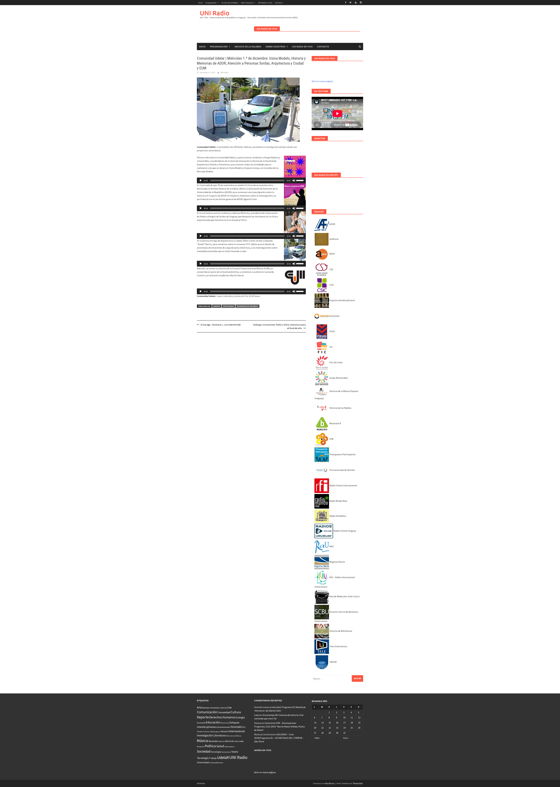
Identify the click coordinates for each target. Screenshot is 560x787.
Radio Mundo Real (338, 500)
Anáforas (333, 238)
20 (315, 727)
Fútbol (212, 731)
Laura (257, 715)
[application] (251, 180)
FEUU (332, 331)
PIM (331, 438)
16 (337, 722)
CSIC (331, 284)
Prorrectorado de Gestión (342, 469)
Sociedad (203, 751)
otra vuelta (239, 741)
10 (344, 717)
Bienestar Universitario (211, 708)
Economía (201, 722)
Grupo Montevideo (338, 377)
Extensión (334, 315)
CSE (331, 269)
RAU (331, 546)
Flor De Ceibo (336, 362)
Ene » (346, 737)
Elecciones (225, 723)
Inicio (200, 2)
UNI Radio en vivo (265, 2)
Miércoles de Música (233, 736)
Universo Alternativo (216, 763)
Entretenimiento (223, 727)
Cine (229, 707)
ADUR (332, 224)
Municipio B (335, 423)
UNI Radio (214, 13)
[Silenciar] (293, 180)
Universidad (203, 762)
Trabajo (213, 758)
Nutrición (230, 741)
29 (330, 732)
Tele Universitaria (338, 646)
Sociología (216, 751)
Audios (217, 306)
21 (322, 727)
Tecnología (203, 758)
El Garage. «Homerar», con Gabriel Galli (221, 324)
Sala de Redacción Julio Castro (344, 596)
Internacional (236, 731)
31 (344, 732)
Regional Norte (337, 561)
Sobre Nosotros (247, 2)
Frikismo (206, 731)
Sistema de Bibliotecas (340, 630)
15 (330, 722)
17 (344, 722)
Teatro (234, 751)
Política (210, 746)
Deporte (203, 717)
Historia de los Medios (340, 407)
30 (337, 732)
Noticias (222, 741)
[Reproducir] (200, 180)
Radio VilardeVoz (337, 515)
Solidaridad (226, 752)
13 (315, 722)
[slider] (300, 180)
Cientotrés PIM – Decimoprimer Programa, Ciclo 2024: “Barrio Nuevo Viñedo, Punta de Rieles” (279, 726)
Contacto (278, 2)
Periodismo (200, 747)
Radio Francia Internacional (343, 485)
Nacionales (213, 741)
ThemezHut (358, 783)
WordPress (330, 783)
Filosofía (200, 732)
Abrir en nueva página (322, 81)
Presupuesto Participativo (342, 454)
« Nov (316, 737)
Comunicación (207, 712)
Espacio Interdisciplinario (342, 300)
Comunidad (224, 712)
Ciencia (223, 707)
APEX (332, 253)
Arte (199, 707)
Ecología (240, 717)
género (218, 732)
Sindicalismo (229, 746)
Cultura (236, 712)
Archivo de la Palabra (229, 2)
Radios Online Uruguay (344, 530)
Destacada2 (228, 306)
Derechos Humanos (222, 717)
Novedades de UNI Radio (247, 306)
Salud (220, 746)
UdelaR (333, 661)
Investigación (205, 735)
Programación (211, 2)
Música (202, 740)
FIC (331, 346)
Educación (213, 722)
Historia (224, 731)
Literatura (219, 735)
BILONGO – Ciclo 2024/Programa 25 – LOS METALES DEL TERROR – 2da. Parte (279, 738)
